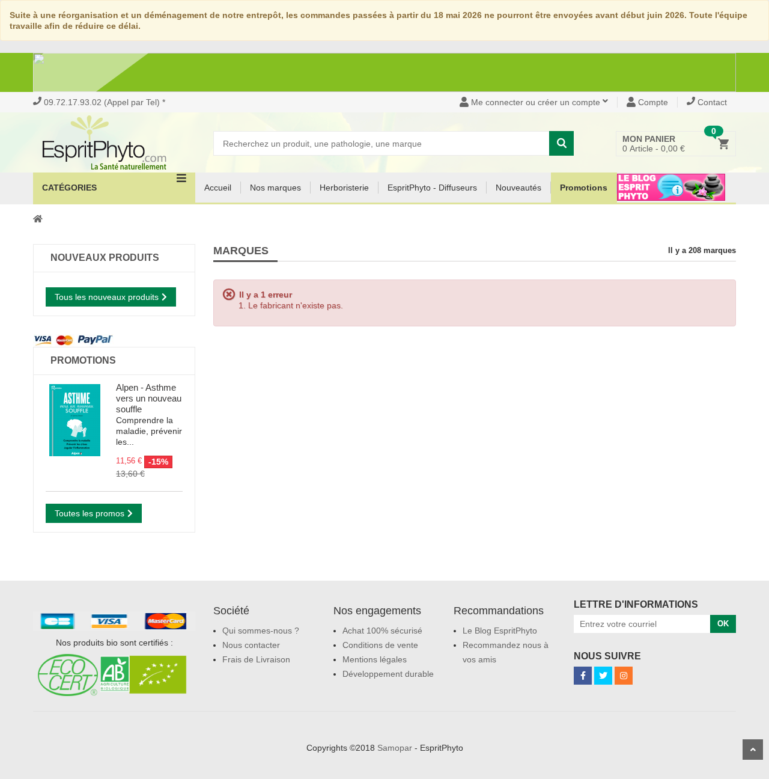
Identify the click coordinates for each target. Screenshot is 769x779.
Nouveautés (518, 187)
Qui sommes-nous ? (260, 630)
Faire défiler (753, 749)
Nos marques (275, 187)
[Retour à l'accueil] (38, 218)
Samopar (394, 748)
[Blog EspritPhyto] (671, 195)
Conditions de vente (380, 645)
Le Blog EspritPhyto (500, 630)
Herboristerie (344, 187)
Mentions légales (374, 659)
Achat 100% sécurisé (382, 630)
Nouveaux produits (104, 257)
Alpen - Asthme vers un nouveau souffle (148, 398)
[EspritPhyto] (114, 142)
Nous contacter (251, 645)
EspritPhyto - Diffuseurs (432, 187)
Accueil (217, 187)
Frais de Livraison (256, 659)
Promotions (583, 187)
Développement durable (388, 674)
